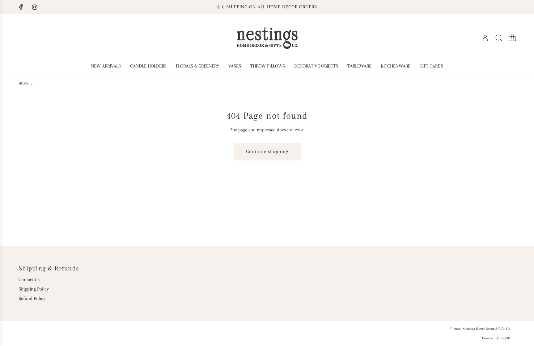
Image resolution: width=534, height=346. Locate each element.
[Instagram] (34, 7)
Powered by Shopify (496, 338)
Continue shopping (267, 151)
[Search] (499, 38)
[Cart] (512, 38)
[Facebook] (21, 7)
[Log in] (485, 38)
